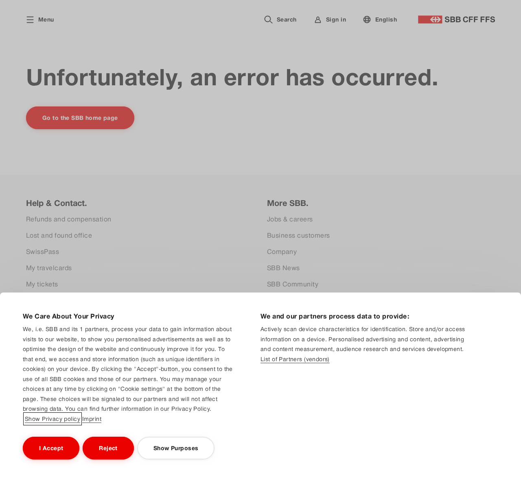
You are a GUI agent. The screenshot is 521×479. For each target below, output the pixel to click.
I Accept (51, 448)
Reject (108, 448)
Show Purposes (175, 448)
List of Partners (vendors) (295, 359)
